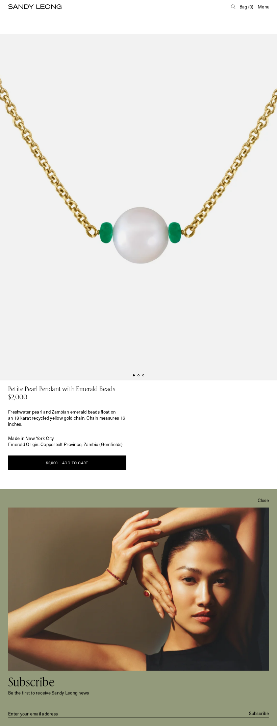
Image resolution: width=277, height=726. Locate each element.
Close (263, 500)
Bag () (247, 6)
